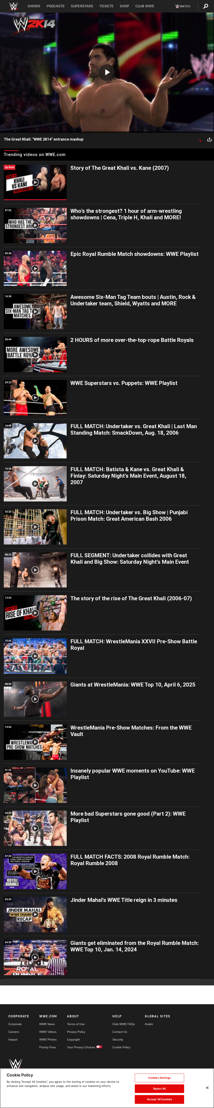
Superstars (82, 6)
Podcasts (56, 6)
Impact (12, 1039)
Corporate (15, 1024)
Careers (13, 1031)
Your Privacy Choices (81, 1047)
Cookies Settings (159, 1077)
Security (117, 1039)
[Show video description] (200, 139)
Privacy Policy (76, 1031)
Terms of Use (76, 1024)
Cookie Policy (121, 1047)
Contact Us (119, 1031)
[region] (107, 1088)
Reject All (159, 1088)
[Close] (207, 1087)
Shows (34, 6)
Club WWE (144, 6)
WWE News (47, 1024)
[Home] (13, 6)
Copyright (73, 1039)
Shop (124, 6)
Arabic (149, 1024)
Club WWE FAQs (123, 1024)
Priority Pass (47, 1047)
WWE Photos (48, 1039)
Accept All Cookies (159, 1099)
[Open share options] (209, 139)
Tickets (106, 6)
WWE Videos (47, 1031)
